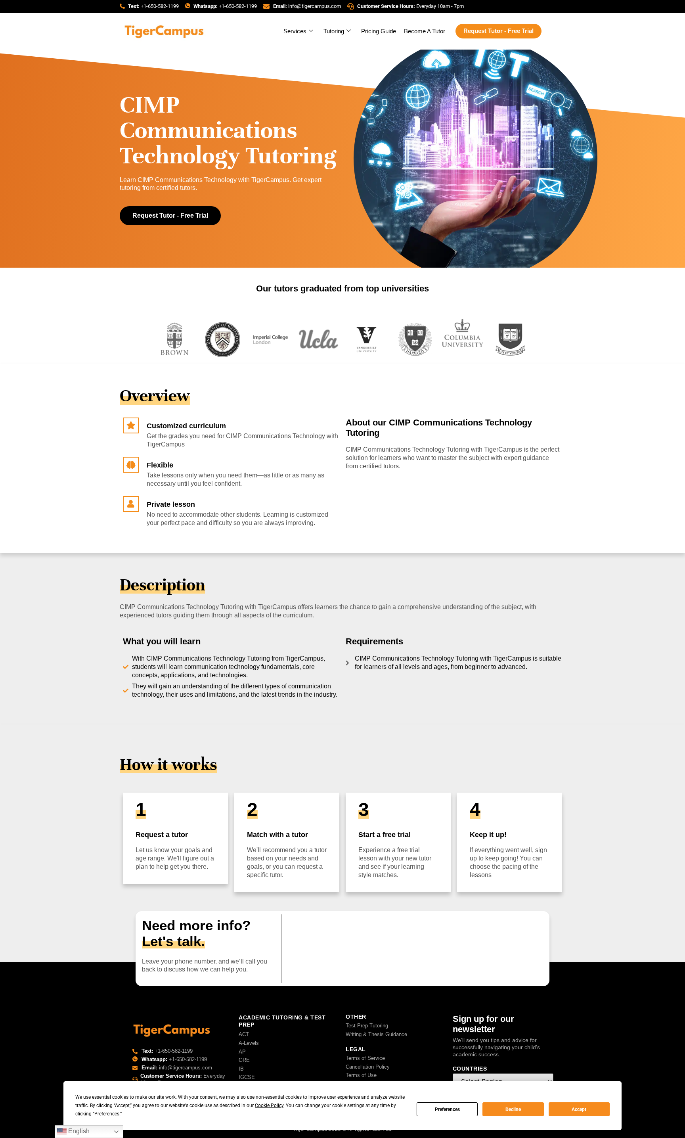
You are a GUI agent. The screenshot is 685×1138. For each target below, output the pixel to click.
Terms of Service (365, 1058)
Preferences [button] (106, 1114)
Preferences (447, 1109)
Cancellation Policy (368, 1067)
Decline (513, 1109)
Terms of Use (361, 1075)
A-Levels (249, 1043)
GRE (244, 1060)
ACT (244, 1034)
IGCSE (247, 1077)
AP (242, 1052)
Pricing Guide (378, 31)
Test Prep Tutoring (367, 1026)
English (78, 1131)
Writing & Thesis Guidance (376, 1034)
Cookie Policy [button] (269, 1105)
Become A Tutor (424, 31)
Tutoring (333, 31)
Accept (579, 1109)
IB (241, 1069)
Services (294, 31)
